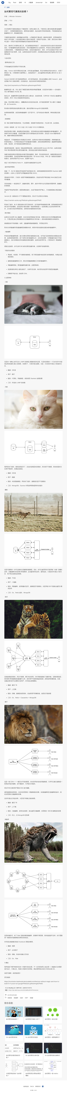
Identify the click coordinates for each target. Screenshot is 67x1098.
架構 (20, 2)
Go (46, 2)
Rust (14, 2)
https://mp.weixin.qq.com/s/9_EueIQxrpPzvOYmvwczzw (23, 990)
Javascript (39, 2)
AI (25, 2)
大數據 (31, 2)
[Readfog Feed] (43, 1087)
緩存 (22, 998)
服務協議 (26, 1086)
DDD (58, 2)
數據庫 (16, 998)
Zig (9, 2)
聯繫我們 (38, 1086)
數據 (32, 998)
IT (5, 7)
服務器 (10, 998)
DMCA (32, 1086)
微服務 (52, 2)
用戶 (27, 998)
